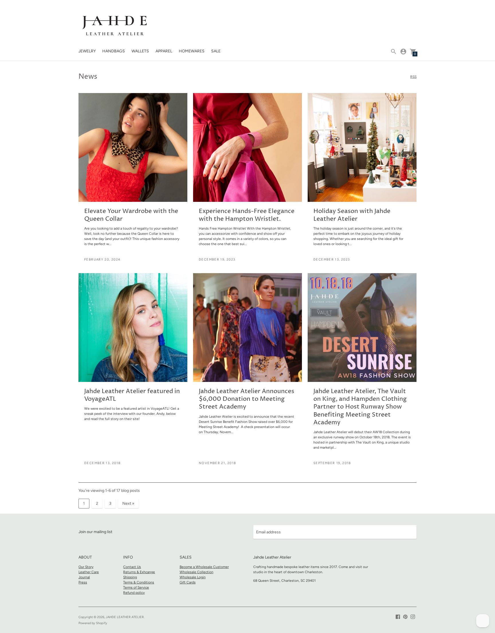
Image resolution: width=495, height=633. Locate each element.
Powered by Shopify (92, 623)
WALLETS (140, 51)
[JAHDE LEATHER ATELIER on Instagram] (412, 616)
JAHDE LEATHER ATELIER (125, 617)
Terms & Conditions (138, 582)
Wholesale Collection (196, 572)
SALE (216, 51)
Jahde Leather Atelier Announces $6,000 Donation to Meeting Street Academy (246, 399)
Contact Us (132, 567)
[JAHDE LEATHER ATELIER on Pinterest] (405, 616)
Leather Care (88, 572)
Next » (128, 503)
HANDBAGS (113, 51)
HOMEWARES (192, 51)
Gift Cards (188, 582)
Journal (84, 577)
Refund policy (134, 593)
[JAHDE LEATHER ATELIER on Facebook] (398, 616)
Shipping (130, 577)
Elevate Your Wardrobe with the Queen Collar (131, 215)
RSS (413, 77)
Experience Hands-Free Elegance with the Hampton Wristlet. (246, 215)
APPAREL (164, 51)
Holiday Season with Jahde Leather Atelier (351, 215)
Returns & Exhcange (139, 572)
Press (82, 582)
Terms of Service (136, 587)
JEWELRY (87, 51)
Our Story (85, 567)
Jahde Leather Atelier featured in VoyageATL (132, 395)
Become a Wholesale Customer (204, 567)
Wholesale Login (193, 577)
